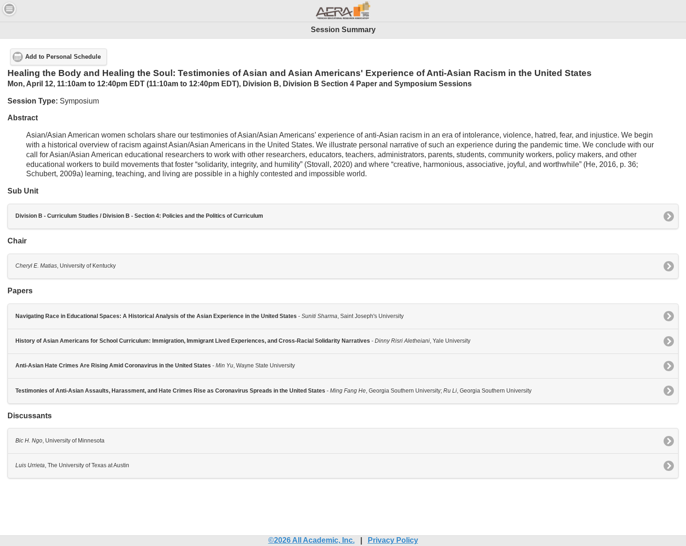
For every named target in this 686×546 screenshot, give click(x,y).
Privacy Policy (393, 540)
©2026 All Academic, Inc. (311, 540)
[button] (9, 9)
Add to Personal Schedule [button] (63, 57)
